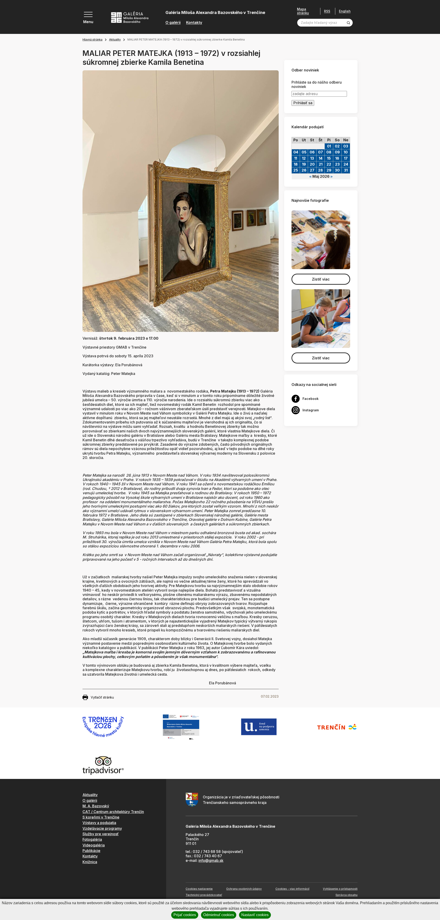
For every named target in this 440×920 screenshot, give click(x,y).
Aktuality (115, 39)
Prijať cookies (184, 915)
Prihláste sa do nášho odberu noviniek (317, 84)
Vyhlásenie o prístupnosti (340, 888)
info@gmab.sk (210, 860)
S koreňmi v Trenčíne (100, 817)
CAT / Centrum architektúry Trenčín (113, 811)
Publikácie (91, 850)
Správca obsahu (347, 895)
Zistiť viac (321, 279)
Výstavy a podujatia (99, 822)
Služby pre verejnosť (100, 834)
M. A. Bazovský (95, 806)
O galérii (173, 22)
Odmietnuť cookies (218, 915)
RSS (327, 11)
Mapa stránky (303, 11)
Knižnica (89, 862)
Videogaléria (93, 845)
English (345, 11)
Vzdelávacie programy (102, 828)
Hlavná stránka (92, 39)
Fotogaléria (92, 839)
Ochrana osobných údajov (244, 888)
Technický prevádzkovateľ (204, 895)
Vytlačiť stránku (102, 697)
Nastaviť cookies (255, 915)
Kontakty (194, 22)
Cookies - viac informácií (292, 888)
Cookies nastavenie (199, 888)
